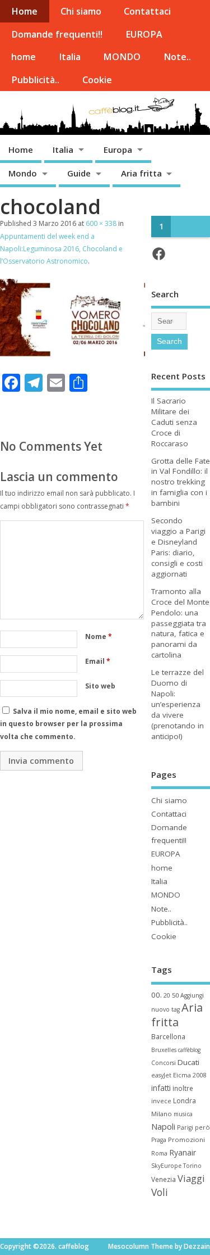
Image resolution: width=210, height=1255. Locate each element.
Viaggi (191, 1178)
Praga (158, 1140)
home (23, 57)
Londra (184, 1101)
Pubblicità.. (35, 80)
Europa (118, 149)
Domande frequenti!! (56, 34)
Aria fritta (141, 173)
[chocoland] (72, 357)
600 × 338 (101, 223)
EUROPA (143, 34)
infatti (161, 1087)
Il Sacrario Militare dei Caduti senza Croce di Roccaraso (174, 422)
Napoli (163, 1126)
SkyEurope (166, 1166)
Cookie (97, 80)
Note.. (177, 57)
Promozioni (186, 1139)
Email (97, 661)
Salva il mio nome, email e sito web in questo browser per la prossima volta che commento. (68, 723)
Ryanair (182, 1152)
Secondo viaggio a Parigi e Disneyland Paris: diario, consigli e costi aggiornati (178, 547)
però (202, 1127)
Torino (192, 1166)
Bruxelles (163, 1050)
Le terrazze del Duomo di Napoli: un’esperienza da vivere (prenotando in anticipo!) (177, 704)
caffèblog (189, 1050)
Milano (161, 1113)
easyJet (161, 1075)
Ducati (188, 1062)
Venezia (163, 1179)
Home (24, 11)
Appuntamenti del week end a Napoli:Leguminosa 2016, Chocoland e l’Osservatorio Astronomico (61, 249)
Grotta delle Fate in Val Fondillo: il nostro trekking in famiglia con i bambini (180, 482)
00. (156, 995)
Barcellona (168, 1036)
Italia (70, 57)
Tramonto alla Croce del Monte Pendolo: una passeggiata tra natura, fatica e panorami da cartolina (180, 623)
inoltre (182, 1088)
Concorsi (163, 1063)
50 (175, 995)
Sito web (100, 686)
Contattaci (147, 11)
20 (167, 995)
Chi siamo (80, 11)
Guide (79, 173)
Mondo (22, 173)
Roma (159, 1153)
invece (161, 1101)
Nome (98, 636)
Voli (159, 1192)
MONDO (122, 57)
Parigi (185, 1127)
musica (183, 1114)
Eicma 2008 (189, 1075)
